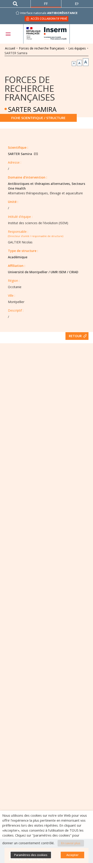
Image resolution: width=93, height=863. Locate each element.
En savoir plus (70, 843)
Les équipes (77, 48)
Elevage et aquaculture (66, 193)
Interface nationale (48, 13)
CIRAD (73, 272)
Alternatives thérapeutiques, (28, 193)
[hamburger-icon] (8, 34)
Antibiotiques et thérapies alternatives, (39, 183)
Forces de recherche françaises (42, 48)
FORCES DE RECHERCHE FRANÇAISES (30, 88)
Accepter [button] (72, 855)
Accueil (10, 48)
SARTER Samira (20, 154)
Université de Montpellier (28, 272)
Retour (75, 336)
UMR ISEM (58, 272)
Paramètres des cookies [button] (30, 855)
